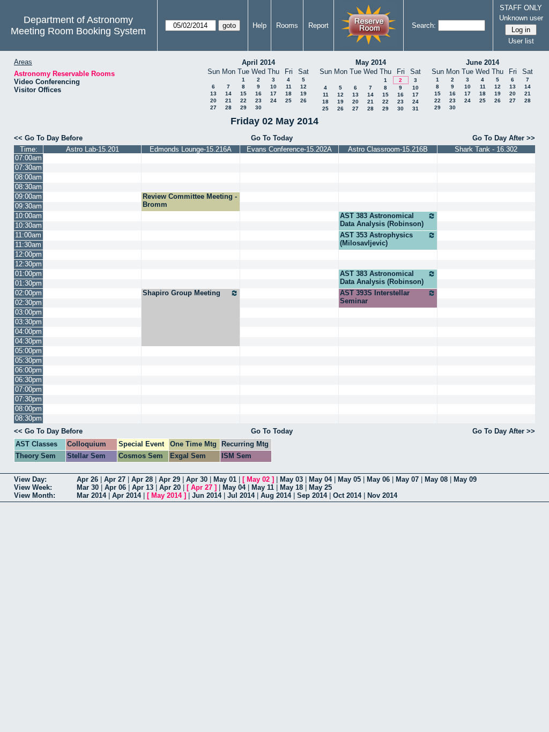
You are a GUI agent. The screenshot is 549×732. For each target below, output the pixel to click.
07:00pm (28, 389)
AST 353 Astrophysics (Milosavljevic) (376, 239)
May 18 (291, 487)
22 (243, 100)
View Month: (34, 495)
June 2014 (482, 62)
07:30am (28, 167)
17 (273, 93)
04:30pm (28, 341)
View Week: (33, 487)
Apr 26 (87, 479)
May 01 (224, 479)
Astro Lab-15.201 (92, 149)
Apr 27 (114, 479)
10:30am (28, 225)
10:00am (28, 216)
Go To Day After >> (503, 138)
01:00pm (28, 274)
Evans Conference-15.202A (289, 149)
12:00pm (28, 254)
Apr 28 (142, 479)
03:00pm (28, 312)
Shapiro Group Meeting (181, 293)
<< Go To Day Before (48, 138)
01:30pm (28, 283)
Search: (424, 25)
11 (289, 86)
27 (213, 107)
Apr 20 (170, 487)
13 (213, 93)
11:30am (28, 245)
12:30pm (28, 264)
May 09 (465, 479)
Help (259, 25)
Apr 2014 (126, 495)
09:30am (28, 206)
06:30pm (28, 380)
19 (303, 93)
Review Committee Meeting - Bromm (190, 200)
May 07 (407, 479)
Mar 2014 (91, 495)
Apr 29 (169, 479)
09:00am (28, 196)
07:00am (28, 158)
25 (288, 100)
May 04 (320, 479)
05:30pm (28, 360)
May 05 (349, 479)
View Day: (30, 479)
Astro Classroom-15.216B (388, 149)
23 (258, 100)
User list (521, 41)
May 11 (262, 487)
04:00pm (28, 331)
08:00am (28, 177)
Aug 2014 (276, 495)
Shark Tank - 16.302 (486, 149)
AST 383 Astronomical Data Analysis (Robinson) (382, 220)
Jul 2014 (241, 495)
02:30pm (28, 302)
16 (258, 93)
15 (243, 93)
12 (303, 86)
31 (415, 108)
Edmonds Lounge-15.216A (191, 149)
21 (228, 100)
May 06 (378, 479)
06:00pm (28, 370)
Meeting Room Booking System (78, 31)
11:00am (28, 235)
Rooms (287, 25)
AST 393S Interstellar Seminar (375, 297)
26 (303, 100)
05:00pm (28, 351)
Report (318, 25)
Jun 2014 (206, 495)
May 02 (258, 479)
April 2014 (258, 62)
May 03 (291, 479)
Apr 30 (196, 479)
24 (273, 100)
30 (258, 107)
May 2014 (370, 62)
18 (288, 93)
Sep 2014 (312, 495)
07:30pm (28, 399)
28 (228, 107)
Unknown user (521, 18)
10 (273, 86)
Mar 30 (88, 487)
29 (243, 107)
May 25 (320, 487)
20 (213, 100)
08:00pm (28, 409)
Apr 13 (142, 487)
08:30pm (28, 418)
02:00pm (28, 293)
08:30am (28, 187)
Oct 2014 (347, 495)
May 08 (436, 479)
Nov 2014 (382, 495)
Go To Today (272, 138)
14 (228, 93)
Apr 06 (115, 487)
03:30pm (28, 322)
